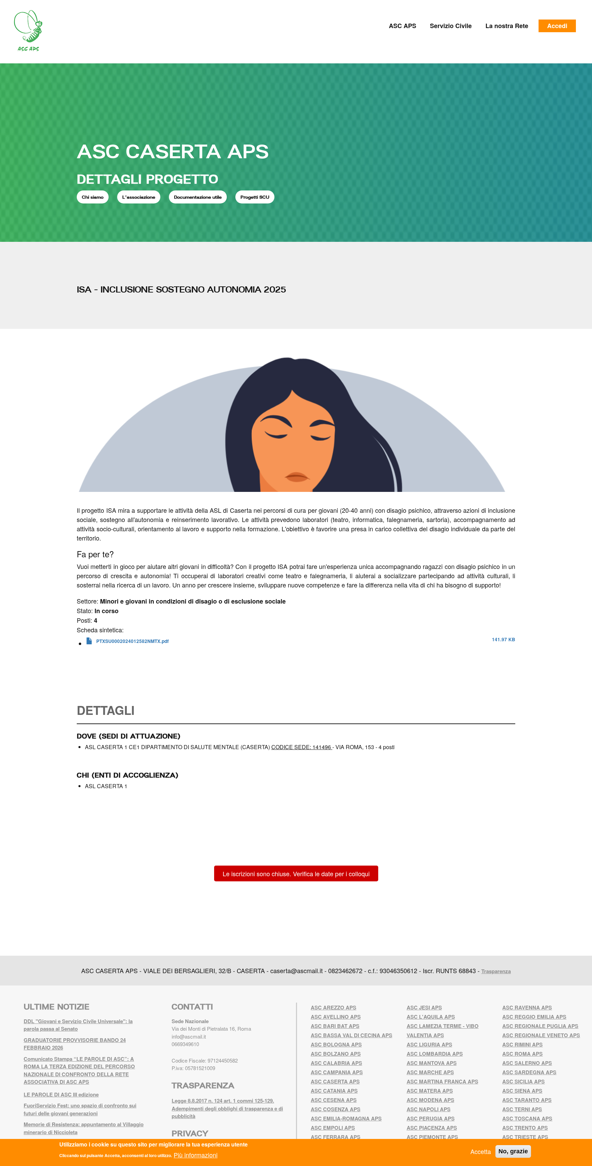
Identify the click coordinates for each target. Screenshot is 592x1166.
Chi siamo (92, 197)
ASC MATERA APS (430, 1090)
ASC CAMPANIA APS (337, 1072)
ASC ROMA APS (522, 1053)
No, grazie (513, 1151)
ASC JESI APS (424, 1007)
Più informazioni (196, 1154)
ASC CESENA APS (334, 1100)
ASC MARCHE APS (430, 1072)
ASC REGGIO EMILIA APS (534, 1016)
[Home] (30, 31)
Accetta (480, 1151)
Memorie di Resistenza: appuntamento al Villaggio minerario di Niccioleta (84, 1128)
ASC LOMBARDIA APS (435, 1053)
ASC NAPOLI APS (429, 1109)
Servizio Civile (451, 25)
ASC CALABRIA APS (336, 1063)
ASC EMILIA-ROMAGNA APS (346, 1118)
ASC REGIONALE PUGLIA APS (540, 1026)
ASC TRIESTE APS (525, 1137)
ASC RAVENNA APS (527, 1007)
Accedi (557, 25)
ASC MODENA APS (430, 1100)
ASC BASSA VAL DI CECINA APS (351, 1035)
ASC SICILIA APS (523, 1081)
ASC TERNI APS (522, 1109)
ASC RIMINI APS (522, 1044)
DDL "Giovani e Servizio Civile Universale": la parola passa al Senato (78, 1025)
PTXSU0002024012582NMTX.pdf (132, 641)
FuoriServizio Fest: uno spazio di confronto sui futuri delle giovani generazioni (80, 1109)
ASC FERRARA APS (335, 1137)
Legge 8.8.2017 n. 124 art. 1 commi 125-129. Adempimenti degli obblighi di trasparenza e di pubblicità (227, 1108)
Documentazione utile (198, 197)
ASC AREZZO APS (333, 1007)
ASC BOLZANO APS (336, 1053)
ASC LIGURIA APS (429, 1044)
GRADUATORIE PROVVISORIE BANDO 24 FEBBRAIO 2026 (75, 1044)
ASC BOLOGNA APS (336, 1044)
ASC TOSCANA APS (527, 1118)
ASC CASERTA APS (173, 151)
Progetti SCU (255, 197)
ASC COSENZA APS (335, 1109)
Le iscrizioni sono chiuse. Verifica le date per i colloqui (296, 873)
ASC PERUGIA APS (431, 1118)
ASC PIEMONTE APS (432, 1137)
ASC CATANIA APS (334, 1090)
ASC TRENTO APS (525, 1127)
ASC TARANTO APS (527, 1100)
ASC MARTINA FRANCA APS (442, 1081)
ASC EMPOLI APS (333, 1127)
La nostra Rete (506, 25)
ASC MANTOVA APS (432, 1063)
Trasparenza (496, 971)
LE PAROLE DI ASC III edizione (61, 1094)
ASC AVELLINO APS (336, 1016)
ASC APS (402, 25)
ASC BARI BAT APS (335, 1026)
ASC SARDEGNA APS (529, 1072)
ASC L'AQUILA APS (431, 1016)
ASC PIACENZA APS (432, 1127)
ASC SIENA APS (522, 1090)
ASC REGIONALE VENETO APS (541, 1035)
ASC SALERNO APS (527, 1063)
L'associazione (138, 197)
